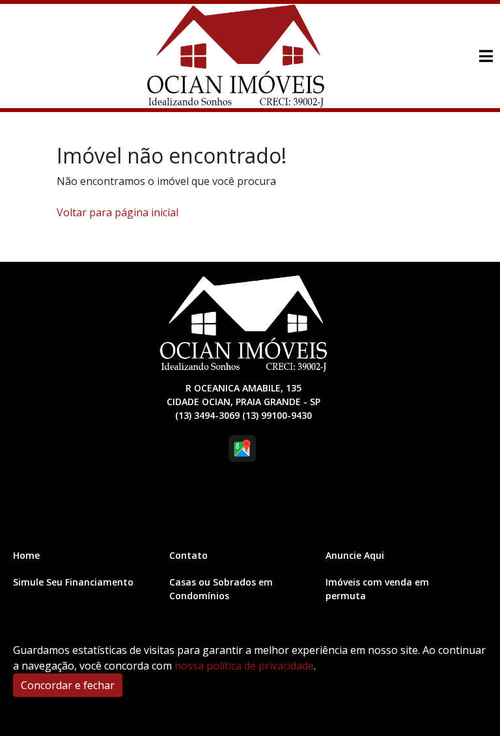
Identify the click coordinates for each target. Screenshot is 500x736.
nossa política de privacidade (244, 665)
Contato (188, 555)
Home (26, 555)
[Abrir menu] (485, 56)
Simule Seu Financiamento (73, 582)
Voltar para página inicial (117, 212)
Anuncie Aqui (355, 555)
